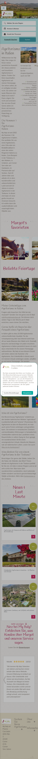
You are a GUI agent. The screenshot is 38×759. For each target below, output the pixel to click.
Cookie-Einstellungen (11, 393)
